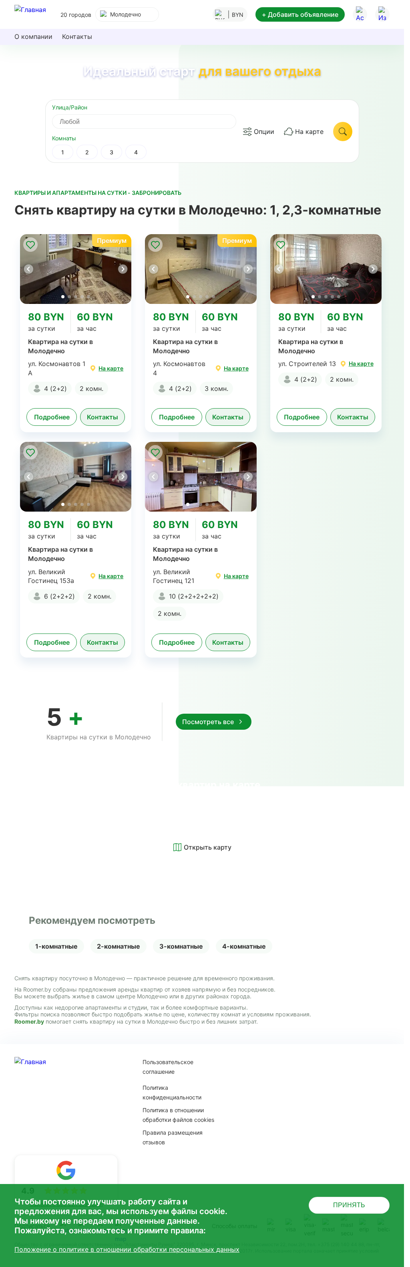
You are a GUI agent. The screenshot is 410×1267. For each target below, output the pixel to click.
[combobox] (127, 14)
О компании (33, 36)
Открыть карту (207, 847)
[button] (122, 269)
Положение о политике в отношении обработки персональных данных (126, 1249)
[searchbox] (151, 121)
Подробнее (52, 417)
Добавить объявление (300, 14)
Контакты (77, 36)
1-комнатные (56, 946)
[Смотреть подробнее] (75, 269)
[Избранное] (382, 14)
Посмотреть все (208, 722)
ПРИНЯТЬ (349, 1205)
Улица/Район (69, 107)
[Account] (360, 14)
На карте (309, 132)
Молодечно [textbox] (125, 14)
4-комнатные (244, 946)
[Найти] (342, 131)
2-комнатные (118, 946)
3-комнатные (181, 946)
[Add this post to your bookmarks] (30, 245)
